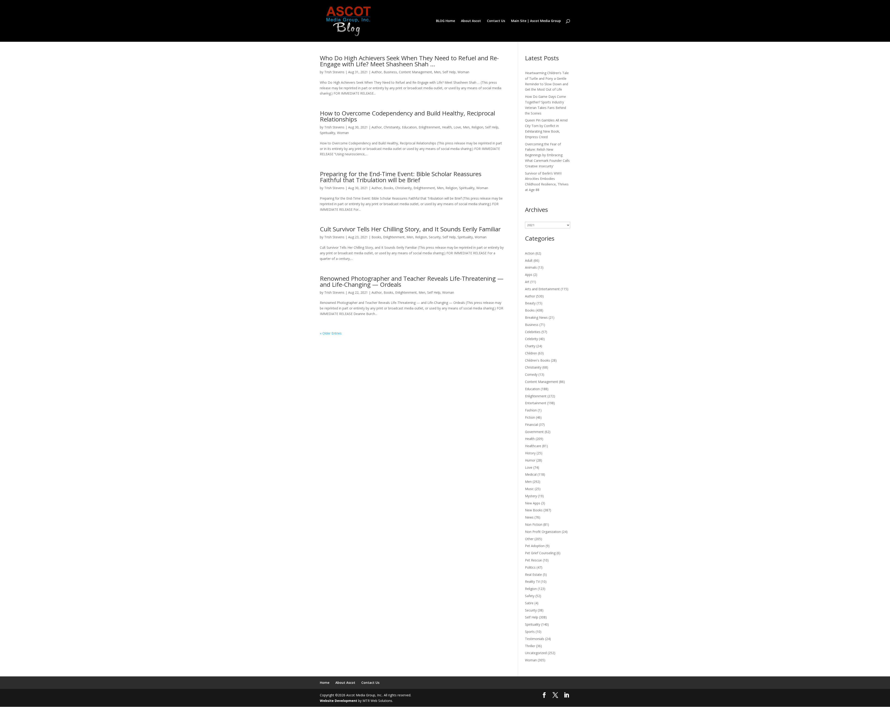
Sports (530, 631)
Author (377, 72)
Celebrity (531, 339)
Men (437, 72)
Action (529, 253)
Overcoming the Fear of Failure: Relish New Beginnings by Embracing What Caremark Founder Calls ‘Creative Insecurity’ (547, 155)
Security (435, 237)
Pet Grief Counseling (540, 553)
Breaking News (536, 317)
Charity (530, 346)
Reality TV (532, 581)
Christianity (392, 127)
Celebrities (532, 332)
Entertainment (535, 403)
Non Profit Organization (543, 531)
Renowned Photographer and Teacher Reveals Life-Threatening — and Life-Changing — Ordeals (411, 281)
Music (529, 489)
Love (457, 127)
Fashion (531, 410)
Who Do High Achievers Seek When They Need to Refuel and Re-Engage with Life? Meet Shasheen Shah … (409, 61)
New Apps (532, 503)
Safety (529, 596)
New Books (534, 510)
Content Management (415, 72)
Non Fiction (533, 524)
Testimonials (534, 639)
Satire (529, 603)
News (529, 517)
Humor (530, 460)
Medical (531, 474)
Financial (531, 424)
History (530, 453)
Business (390, 72)
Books (388, 188)
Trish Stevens (334, 72)
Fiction (530, 417)
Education (409, 127)
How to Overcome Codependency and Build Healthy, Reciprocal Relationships (407, 116)
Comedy (531, 374)
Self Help (449, 72)
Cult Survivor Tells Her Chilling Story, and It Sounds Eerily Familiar (410, 229)
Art (527, 282)
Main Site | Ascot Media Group (536, 21)
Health (447, 127)
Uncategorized (536, 653)
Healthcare (533, 446)
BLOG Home (445, 21)
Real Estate (533, 574)
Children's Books (537, 360)
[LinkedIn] (566, 695)
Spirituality (327, 133)
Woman (463, 72)
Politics (530, 567)
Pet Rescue (533, 560)
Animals (531, 267)
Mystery (531, 496)
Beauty (530, 303)
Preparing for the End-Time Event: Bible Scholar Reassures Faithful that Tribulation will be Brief (400, 177)
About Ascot (471, 21)
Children (531, 353)
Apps (528, 274)
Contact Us (496, 21)
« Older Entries (331, 333)
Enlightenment (429, 127)
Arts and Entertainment (542, 289)
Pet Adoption (535, 546)
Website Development (338, 700)
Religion (477, 127)
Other (529, 539)
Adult (529, 260)
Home (324, 682)
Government (534, 432)
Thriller (530, 646)
